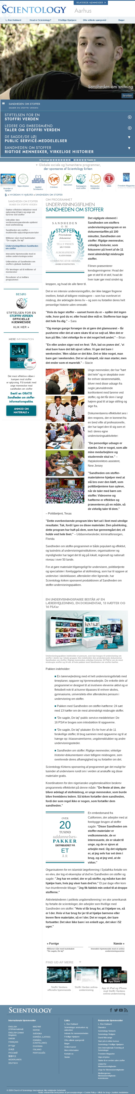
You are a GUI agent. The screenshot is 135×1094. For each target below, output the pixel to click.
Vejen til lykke (23, 186)
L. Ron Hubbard (13, 20)
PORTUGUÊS (39, 1053)
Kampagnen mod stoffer (81, 187)
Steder (67, 1057)
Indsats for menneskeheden (76, 1033)
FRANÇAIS (13, 1042)
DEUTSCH (13, 1063)
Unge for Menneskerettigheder (111, 1070)
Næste (90, 160)
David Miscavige (105, 1038)
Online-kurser (70, 1047)
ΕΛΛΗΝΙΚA (37, 1046)
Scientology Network (107, 1031)
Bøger (121, 20)
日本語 (11, 1049)
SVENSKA (37, 1033)
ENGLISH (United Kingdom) (16, 1034)
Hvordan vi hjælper (8, 188)
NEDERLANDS (14, 1059)
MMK (109, 186)
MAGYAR (37, 1027)
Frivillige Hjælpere (67, 20)
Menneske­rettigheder (95, 187)
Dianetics (102, 1027)
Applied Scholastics (38, 188)
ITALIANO (37, 1049)
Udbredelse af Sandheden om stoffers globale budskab (20, 262)
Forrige (45, 160)
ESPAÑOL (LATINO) (41, 1037)
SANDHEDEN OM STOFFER (49, 194)
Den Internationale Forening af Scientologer (111, 1049)
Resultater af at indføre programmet (17, 278)
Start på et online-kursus (108, 1041)
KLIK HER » (21, 327)
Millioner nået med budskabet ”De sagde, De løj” (20, 239)
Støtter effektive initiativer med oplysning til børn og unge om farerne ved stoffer (21, 212)
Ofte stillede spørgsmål (94, 20)
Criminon (54, 187)
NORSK (36, 1030)
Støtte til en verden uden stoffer (111, 1060)
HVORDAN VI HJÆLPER (22, 194)
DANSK (11, 1038)
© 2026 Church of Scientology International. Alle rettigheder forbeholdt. (36, 1090)
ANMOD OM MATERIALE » (21, 410)
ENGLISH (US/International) (15, 1028)
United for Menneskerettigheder (107, 1065)
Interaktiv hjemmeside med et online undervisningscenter (21, 255)
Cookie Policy (90, 1092)
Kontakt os (68, 1054)
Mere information (71, 1050)
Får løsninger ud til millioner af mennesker (21, 270)
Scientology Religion (106, 1034)
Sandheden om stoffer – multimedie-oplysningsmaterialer (22, 231)
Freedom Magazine (106, 1054)
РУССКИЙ (13, 1053)
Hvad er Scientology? (40, 20)
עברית (11, 1045)
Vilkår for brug (104, 1092)
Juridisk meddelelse (119, 1092)
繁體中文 (12, 1056)
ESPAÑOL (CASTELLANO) (40, 1041)
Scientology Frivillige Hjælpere (111, 1044)
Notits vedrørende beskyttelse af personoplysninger (60, 1092)
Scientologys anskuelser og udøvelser (76, 1028)
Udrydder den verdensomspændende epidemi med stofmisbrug (21, 222)
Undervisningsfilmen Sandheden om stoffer (22, 247)
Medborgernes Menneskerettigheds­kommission (107, 1075)
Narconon (68, 185)
